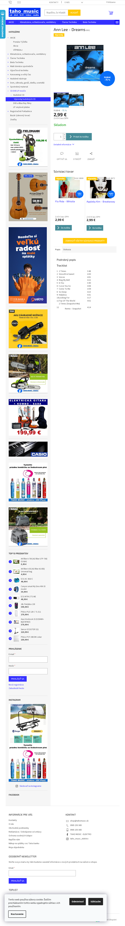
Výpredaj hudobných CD (25, 99)
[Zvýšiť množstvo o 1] (64, 135)
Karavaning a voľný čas (20, 74)
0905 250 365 (76, 825)
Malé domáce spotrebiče (21, 66)
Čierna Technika (17, 58)
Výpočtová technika (19, 70)
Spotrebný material (19, 86)
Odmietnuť (78, 901)
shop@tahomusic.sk (79, 820)
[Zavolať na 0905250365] (13, 2)
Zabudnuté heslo (16, 688)
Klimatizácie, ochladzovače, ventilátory (28, 54)
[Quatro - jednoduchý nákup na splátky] (28, 265)
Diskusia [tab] (67, 249)
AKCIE (12, 37)
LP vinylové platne (21, 107)
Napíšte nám (14, 839)
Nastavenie (17, 914)
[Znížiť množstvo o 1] (64, 138)
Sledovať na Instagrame (30, 786)
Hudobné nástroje (18, 78)
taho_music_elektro (79, 838)
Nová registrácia (16, 684)
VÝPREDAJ (17, 50)
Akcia (15, 45)
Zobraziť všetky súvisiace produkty (85, 240)
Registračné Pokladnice (21, 111)
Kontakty (53, 2)
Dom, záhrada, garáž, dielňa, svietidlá (27, 82)
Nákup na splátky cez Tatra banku (24, 843)
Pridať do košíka (81, 136)
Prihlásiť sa (17, 678)
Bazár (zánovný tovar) (20, 115)
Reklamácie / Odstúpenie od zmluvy (25, 831)
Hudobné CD (18, 95)
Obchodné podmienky (19, 828)
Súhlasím (96, 901)
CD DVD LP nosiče (18, 90)
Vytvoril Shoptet (109, 919)
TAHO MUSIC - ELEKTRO (80, 834)
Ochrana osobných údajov (20, 835)
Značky (13, 119)
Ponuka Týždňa (20, 41)
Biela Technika (16, 62)
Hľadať (74, 12)
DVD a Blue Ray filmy (22, 103)
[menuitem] (11, 22)
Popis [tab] (57, 249)
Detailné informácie (62, 144)
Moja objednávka (16, 847)
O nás (67, 2)
